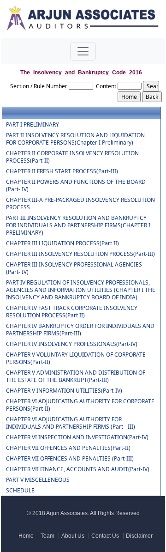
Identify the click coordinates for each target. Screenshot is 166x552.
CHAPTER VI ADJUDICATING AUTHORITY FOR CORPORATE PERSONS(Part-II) (80, 405)
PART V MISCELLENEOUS (38, 480)
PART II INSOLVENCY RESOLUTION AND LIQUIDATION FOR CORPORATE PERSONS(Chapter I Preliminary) (75, 139)
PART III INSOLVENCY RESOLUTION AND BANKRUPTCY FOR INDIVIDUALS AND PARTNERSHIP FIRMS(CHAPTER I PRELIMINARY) (78, 225)
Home (26, 536)
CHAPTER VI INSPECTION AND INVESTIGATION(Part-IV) (77, 437)
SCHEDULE (20, 490)
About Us (72, 536)
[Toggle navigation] (83, 51)
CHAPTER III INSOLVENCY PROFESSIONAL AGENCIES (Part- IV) (74, 268)
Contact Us (105, 536)
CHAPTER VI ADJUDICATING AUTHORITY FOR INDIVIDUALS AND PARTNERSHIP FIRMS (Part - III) (70, 423)
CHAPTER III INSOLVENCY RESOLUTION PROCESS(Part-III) (80, 254)
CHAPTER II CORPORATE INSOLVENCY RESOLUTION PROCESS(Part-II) (72, 157)
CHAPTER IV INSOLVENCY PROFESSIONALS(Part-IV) (71, 344)
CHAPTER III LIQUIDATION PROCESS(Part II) (62, 243)
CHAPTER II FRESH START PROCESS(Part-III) (62, 171)
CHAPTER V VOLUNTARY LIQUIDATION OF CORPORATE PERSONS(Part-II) (76, 358)
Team (47, 536)
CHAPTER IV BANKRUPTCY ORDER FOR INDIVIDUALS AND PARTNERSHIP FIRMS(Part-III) (80, 329)
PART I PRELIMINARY (32, 124)
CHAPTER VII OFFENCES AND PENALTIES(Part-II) (68, 448)
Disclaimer (139, 536)
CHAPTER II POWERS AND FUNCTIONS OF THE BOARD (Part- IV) (76, 185)
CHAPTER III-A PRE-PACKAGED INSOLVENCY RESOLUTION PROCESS (80, 203)
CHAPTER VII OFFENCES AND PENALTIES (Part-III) (70, 458)
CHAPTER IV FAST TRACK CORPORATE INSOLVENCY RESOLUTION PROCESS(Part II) (71, 311)
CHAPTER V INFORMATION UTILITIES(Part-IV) (64, 390)
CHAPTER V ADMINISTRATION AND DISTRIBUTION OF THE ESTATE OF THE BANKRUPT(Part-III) (75, 376)
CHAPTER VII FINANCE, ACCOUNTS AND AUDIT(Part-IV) (77, 469)
